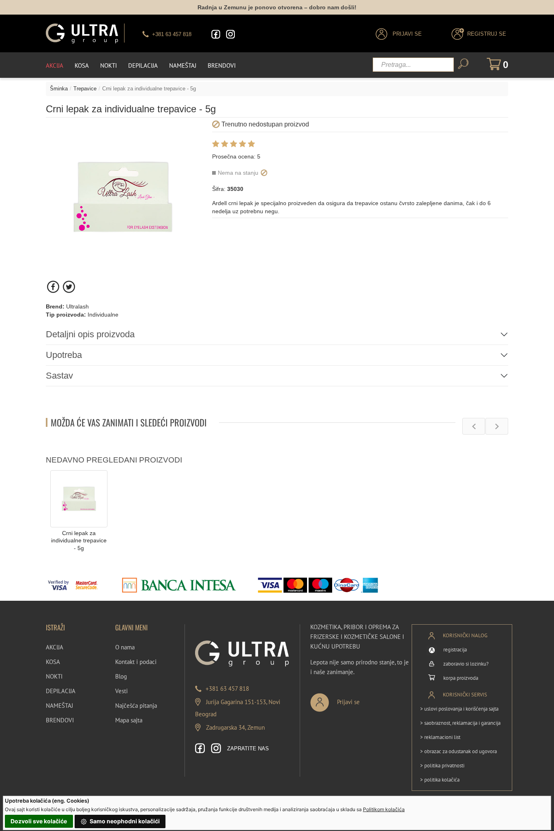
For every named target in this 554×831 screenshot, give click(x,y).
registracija (455, 649)
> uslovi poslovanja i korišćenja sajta (459, 708)
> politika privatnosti (442, 765)
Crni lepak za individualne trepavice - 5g (79, 540)
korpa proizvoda (460, 678)
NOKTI (54, 676)
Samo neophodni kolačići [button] (124, 821)
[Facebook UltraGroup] (215, 34)
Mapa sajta (128, 720)
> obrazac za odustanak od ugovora (458, 751)
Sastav (59, 376)
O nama (125, 647)
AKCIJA (54, 647)
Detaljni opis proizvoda (90, 334)
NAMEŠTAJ (59, 705)
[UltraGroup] (82, 33)
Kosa (82, 65)
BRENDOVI (60, 720)
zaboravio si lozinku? (466, 663)
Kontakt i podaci (136, 662)
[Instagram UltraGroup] (230, 34)
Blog (121, 676)
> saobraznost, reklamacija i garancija (460, 723)
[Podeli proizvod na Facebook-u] (54, 286)
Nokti (108, 65)
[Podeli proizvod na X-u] (69, 286)
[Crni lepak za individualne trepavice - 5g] (78, 498)
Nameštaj (182, 65)
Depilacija (143, 65)
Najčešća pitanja (136, 705)
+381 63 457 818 (227, 688)
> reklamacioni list (440, 737)
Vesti (121, 691)
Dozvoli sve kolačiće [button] (39, 821)
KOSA (53, 662)
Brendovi (222, 65)
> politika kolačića (440, 779)
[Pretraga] (463, 63)
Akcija (54, 65)
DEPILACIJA (60, 691)
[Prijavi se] (362, 699)
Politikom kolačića (384, 809)
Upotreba (64, 355)
